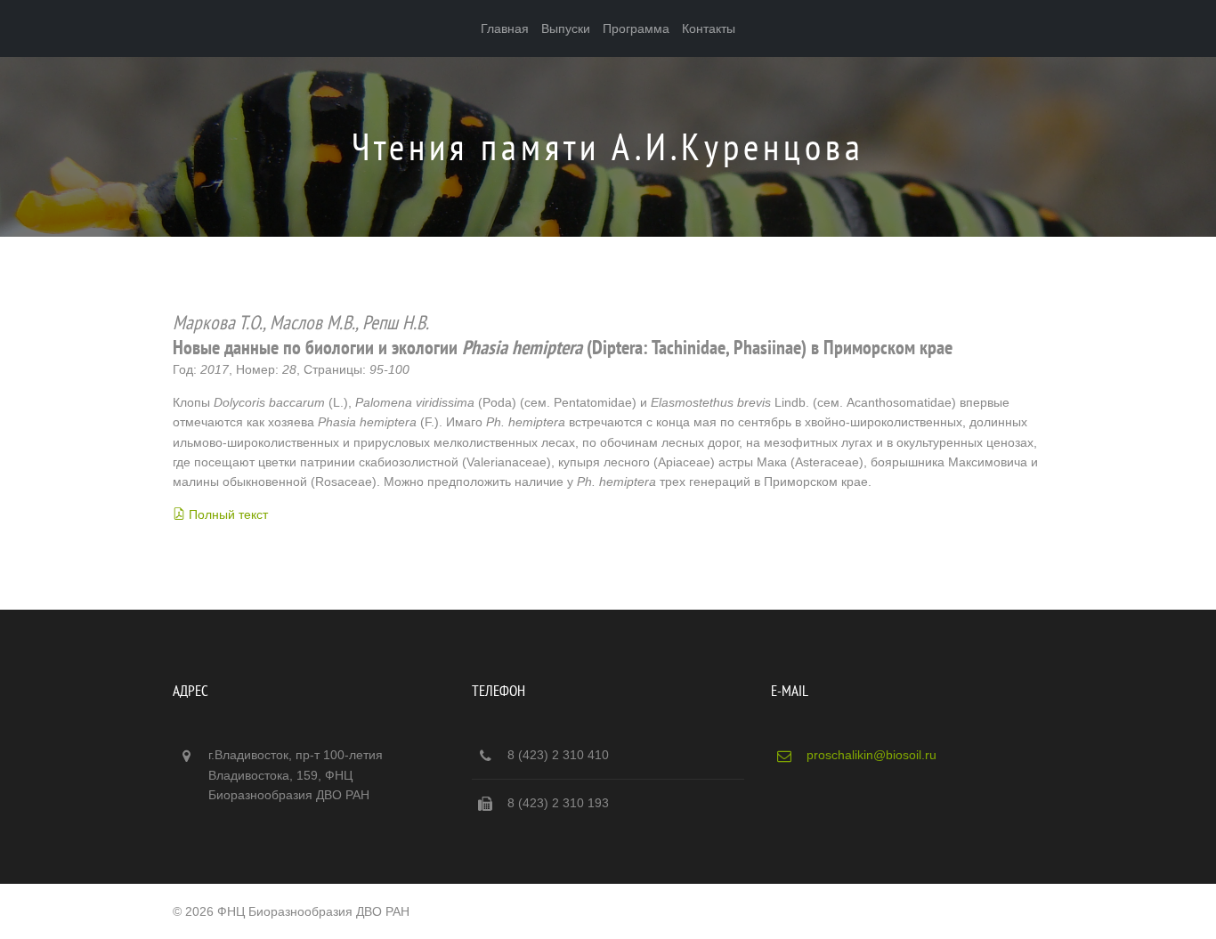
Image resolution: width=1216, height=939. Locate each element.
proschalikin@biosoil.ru (871, 755)
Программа (636, 28)
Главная (505, 28)
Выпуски (565, 28)
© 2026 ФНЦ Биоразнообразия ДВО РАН (291, 911)
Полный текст (228, 514)
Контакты (708, 28)
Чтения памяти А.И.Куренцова (608, 146)
